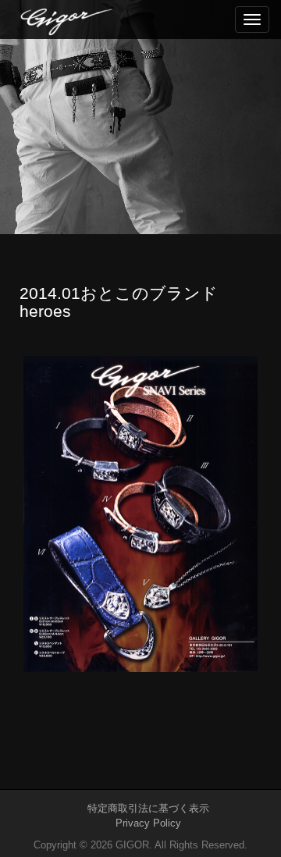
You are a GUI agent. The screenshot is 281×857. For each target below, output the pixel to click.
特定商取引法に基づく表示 (148, 808)
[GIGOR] (150, 20)
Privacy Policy (148, 823)
